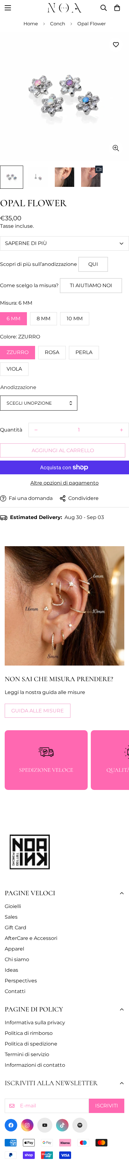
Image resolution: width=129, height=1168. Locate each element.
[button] (117, 8)
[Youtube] (44, 1125)
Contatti (15, 991)
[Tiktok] (62, 1125)
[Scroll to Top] (117, 1135)
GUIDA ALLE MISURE (37, 711)
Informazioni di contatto (35, 1065)
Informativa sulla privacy (35, 1023)
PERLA (83, 352)
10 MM (75, 319)
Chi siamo (17, 959)
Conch (57, 24)
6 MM (13, 319)
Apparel (14, 949)
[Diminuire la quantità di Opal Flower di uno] (36, 430)
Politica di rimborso (29, 1033)
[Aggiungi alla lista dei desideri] (116, 45)
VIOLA (14, 369)
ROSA (52, 352)
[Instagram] (27, 1125)
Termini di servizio (27, 1054)
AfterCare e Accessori (31, 938)
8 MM (43, 319)
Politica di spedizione (31, 1044)
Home (30, 24)
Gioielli (13, 906)
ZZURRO (17, 352)
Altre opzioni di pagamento (64, 483)
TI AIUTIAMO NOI (91, 285)
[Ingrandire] (116, 148)
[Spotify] (79, 1125)
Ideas (11, 970)
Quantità (11, 430)
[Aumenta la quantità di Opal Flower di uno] (121, 430)
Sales (11, 917)
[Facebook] (11, 1125)
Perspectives (21, 981)
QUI (93, 264)
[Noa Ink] (64, 8)
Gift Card (15, 928)
